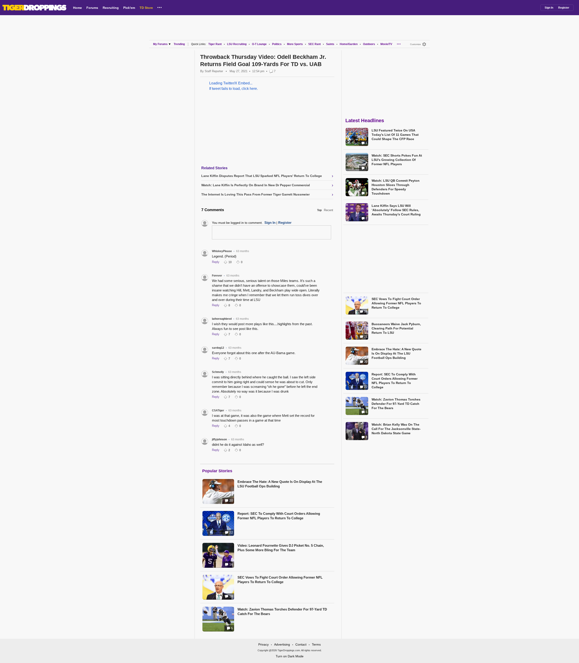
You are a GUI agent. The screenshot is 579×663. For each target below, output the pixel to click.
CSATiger (218, 410)
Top (319, 210)
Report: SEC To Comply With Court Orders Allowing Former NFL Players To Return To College (278, 516)
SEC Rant (314, 44)
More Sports (295, 44)
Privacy (263, 644)
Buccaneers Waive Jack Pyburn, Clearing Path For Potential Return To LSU (396, 328)
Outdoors (369, 44)
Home (77, 8)
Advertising (282, 644)
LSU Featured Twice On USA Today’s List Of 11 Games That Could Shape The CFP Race (395, 135)
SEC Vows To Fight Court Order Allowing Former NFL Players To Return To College (280, 579)
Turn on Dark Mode (290, 656)
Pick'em (129, 8)
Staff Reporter (214, 71)
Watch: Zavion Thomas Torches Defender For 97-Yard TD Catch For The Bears (282, 611)
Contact (300, 644)
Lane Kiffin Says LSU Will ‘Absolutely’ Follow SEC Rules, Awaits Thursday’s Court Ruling (396, 210)
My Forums (160, 44)
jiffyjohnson (219, 439)
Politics (277, 44)
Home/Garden (349, 44)
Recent (328, 210)
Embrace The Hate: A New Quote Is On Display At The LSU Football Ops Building (279, 484)
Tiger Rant (215, 44)
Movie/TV (386, 44)
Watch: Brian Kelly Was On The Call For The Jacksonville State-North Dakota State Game (396, 429)
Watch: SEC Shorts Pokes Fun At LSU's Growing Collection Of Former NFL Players (397, 160)
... (159, 6)
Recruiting (111, 8)
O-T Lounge (259, 44)
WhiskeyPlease (222, 251)
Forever (217, 275)
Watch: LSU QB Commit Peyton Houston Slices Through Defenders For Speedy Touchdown (396, 187)
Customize (415, 44)
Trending (179, 44)
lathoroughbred (222, 318)
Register (563, 7)
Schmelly (218, 372)
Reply (215, 262)
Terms (316, 644)
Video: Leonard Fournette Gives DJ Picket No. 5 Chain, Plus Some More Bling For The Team (280, 548)
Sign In (549, 7)
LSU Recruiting (237, 44)
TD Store (146, 8)
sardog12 (218, 347)
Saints (330, 44)
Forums (92, 8)
